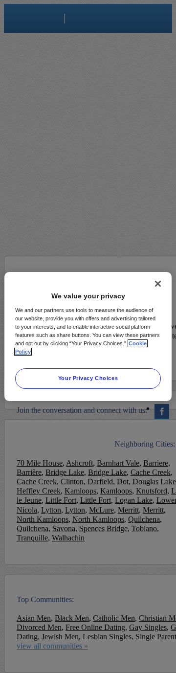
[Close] (158, 283)
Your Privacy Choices (88, 378)
